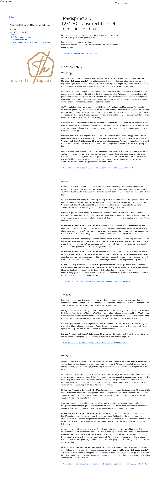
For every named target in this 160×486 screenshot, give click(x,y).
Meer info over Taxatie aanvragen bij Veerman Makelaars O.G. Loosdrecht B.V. (95, 342)
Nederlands (122, 3)
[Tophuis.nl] (32, 67)
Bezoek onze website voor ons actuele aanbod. (82, 53)
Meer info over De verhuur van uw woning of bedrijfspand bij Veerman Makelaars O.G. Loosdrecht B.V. (105, 464)
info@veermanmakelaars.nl (22, 37)
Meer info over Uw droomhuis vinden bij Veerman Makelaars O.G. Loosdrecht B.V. (96, 281)
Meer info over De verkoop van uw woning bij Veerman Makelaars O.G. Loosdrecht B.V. (98, 168)
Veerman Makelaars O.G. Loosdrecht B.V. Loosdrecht (31, 42)
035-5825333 (16, 34)
